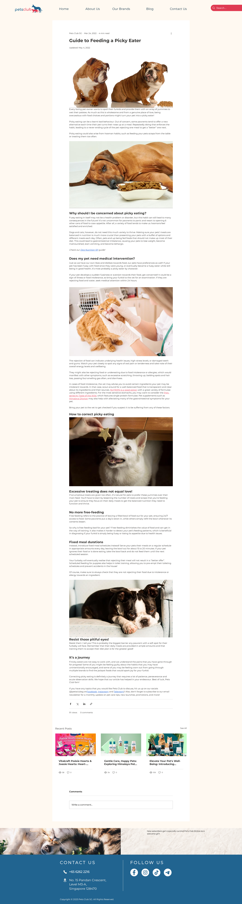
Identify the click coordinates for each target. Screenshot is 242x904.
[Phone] (65, 872)
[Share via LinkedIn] (84, 704)
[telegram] (168, 872)
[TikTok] (156, 872)
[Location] (65, 880)
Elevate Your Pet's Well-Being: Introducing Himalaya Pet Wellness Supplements (165, 763)
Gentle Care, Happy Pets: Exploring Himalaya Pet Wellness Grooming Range (120, 763)
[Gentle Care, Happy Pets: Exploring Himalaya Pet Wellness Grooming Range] (121, 744)
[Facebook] (134, 872)
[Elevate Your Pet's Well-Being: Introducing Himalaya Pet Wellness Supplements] (166, 744)
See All (183, 728)
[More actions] (171, 33)
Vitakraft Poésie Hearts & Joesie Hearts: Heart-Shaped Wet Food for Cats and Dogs (75, 763)
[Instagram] (145, 872)
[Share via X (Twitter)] (77, 704)
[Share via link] (91, 704)
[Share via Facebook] (70, 704)
